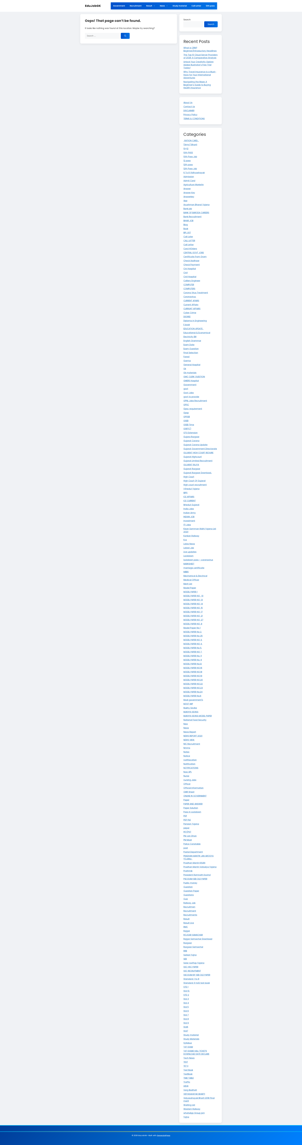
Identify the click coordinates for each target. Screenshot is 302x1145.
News (162, 6)
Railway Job (189, 903)
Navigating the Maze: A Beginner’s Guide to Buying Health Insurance (197, 84)
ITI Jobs (187, 524)
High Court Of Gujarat (194, 480)
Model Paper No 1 (192, 627)
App (185, 200)
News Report (189, 731)
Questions (188, 894)
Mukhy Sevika (190, 707)
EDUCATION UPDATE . (193, 328)
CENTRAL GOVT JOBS (193, 252)
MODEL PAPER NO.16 (192, 667)
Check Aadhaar (191, 260)
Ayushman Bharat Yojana (196, 204)
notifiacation (190, 760)
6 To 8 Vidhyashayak (194, 172)
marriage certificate (193, 567)
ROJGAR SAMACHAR (193, 935)
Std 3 (186, 999)
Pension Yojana (191, 824)
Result (149, 6)
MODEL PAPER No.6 (192, 695)
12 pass (187, 160)
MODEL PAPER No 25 (193, 635)
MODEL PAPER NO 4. (192, 643)
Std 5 (186, 1007)
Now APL (187, 772)
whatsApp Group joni (194, 1113)
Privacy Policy (190, 114)
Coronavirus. (189, 296)
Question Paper (191, 890)
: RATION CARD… (191, 140)
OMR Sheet (188, 792)
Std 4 (186, 1003)
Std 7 (186, 1015)
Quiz (185, 898)
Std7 (185, 1031)
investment (189, 520)
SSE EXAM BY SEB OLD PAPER (196, 975)
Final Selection (190, 352)
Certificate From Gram (195, 256)
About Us (187, 102)
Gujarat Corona (191, 440)
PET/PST (187, 832)
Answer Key (189, 192)
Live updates (189, 551)
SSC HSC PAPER (190, 967)
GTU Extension (190, 432)
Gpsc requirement (192, 408)
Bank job (187, 208)
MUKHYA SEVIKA (190, 711)
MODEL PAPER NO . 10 (193, 595)
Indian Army (189, 512)
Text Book (188, 1070)
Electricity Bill (189, 336)
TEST (185, 1062)
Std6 (185, 1027)
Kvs (185, 539)
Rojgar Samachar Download (197, 939)
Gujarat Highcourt (192, 456)
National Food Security (194, 719)
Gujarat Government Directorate (200, 448)
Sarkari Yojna (190, 955)
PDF (185, 816)
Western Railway (191, 1109)
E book (186, 324)
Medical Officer (191, 579)
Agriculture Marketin (193, 184)
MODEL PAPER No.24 (193, 691)
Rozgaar (187, 943)
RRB (185, 951)
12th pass (210, 6)
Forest (186, 356)
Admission (188, 176)
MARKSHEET (188, 563)
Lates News (189, 543)
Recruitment (136, 6)
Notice (186, 756)
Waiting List (189, 1105)
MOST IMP (188, 703)
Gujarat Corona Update (195, 444)
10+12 (185, 148)
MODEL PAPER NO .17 (193, 611)
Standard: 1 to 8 (191, 979)
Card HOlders (190, 248)
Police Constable (192, 844)
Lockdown (188, 555)
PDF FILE (187, 820)
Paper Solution (190, 808)
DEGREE (187, 316)
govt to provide (191, 396)
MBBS (186, 571)
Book (185, 228)
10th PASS (188, 152)
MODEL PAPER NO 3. (192, 639)
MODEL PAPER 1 (190, 591)
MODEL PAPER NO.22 (193, 683)
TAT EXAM (188, 1047)
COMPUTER (188, 284)
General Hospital (191, 364)
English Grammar (192, 340)
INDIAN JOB (188, 516)
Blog (185, 224)
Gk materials (189, 372)
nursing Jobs (189, 780)
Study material (180, 6)
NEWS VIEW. (189, 740)
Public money (190, 882)
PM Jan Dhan (190, 836)
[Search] (125, 36)
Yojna (186, 1117)
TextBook (187, 1074)
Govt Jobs (188, 392)
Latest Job (188, 547)
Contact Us (189, 106)
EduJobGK (93, 6)
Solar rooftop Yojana (193, 963)
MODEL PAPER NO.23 (193, 687)
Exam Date (188, 344)
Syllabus (187, 1043)
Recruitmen (189, 907)
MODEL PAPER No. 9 (192, 659)
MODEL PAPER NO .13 (193, 599)
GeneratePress (163, 1135)
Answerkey (188, 196)
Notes (186, 752)
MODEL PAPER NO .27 (193, 619)
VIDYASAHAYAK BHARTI (194, 1094)
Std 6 (186, 1011)
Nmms (186, 748)
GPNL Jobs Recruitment (195, 400)
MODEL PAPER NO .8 (192, 623)
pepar (186, 828)
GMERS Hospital (191, 380)
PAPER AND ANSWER (193, 804)
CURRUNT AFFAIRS (191, 308)
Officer (187, 784)
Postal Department (193, 852)
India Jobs (188, 508)
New (185, 723)
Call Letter (196, 6)
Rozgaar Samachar (193, 947)
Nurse (186, 776)
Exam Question (191, 348)
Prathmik (187, 870)
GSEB (185, 420)
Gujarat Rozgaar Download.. (197, 472)
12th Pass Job (190, 168)
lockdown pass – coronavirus (198, 559)
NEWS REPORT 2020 (192, 735)
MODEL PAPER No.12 (192, 663)
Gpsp (186, 412)
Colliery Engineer (191, 280)
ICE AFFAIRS (188, 496)
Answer (187, 188)
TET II (185, 1066)
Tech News (189, 1058)
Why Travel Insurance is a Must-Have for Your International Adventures (199, 74)
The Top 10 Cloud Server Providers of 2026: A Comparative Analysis (200, 56)
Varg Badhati (190, 1090)
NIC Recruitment (191, 744)
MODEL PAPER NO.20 (193, 679)
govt (185, 388)
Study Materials (191, 1039)
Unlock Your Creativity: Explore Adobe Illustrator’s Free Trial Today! (198, 64)
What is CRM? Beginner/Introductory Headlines (200, 49)
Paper (186, 800)
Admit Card (189, 180)
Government (119, 6)
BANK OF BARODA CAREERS (196, 212)
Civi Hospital (189, 268)
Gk (184, 368)
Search (187, 19)
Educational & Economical (196, 332)
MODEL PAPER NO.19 (192, 675)
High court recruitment (195, 484)
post (185, 848)
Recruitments (190, 915)
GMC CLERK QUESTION (194, 376)
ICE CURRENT (189, 500)
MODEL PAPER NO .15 (193, 607)
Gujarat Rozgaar (191, 468)
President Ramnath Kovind (197, 874)
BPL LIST (187, 232)
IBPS (185, 492)
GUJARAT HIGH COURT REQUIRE (198, 452)
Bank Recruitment (192, 216)
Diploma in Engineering (195, 320)
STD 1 (185, 987)
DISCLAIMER (188, 110)
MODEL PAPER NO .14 (193, 603)
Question (188, 886)
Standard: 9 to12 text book (196, 983)
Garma (187, 360)
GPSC (186, 404)
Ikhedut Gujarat (191, 504)
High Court (188, 476)
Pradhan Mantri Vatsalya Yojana (199, 866)
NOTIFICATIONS (190, 768)
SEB (185, 959)
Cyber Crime (189, 312)
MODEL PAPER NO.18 (192, 671)
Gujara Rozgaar (191, 436)
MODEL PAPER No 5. (192, 647)
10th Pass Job (190, 156)
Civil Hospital (189, 276)
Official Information (193, 788)
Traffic (186, 1082)
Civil (185, 272)
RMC (185, 927)
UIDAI (185, 1086)
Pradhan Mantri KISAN (194, 862)
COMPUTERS (189, 288)
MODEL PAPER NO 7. (192, 651)
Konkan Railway (191, 535)
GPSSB (186, 416)
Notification (189, 764)
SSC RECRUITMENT (192, 971)
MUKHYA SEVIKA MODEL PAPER (197, 715)
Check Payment (191, 264)
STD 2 (186, 995)
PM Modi (187, 840)
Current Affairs (190, 304)
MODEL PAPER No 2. (192, 631)
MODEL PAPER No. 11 (192, 655)
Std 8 (186, 1019)
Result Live (188, 923)
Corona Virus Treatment (195, 292)
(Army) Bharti (190, 144)
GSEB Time (188, 424)
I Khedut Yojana (191, 488)
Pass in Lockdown (192, 812)
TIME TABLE (188, 1078)
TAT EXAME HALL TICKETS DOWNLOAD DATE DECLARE (196, 1052)
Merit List (187, 583)
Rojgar (186, 931)
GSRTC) (187, 428)
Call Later (188, 236)
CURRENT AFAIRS (191, 300)
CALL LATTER (189, 240)
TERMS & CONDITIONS (194, 118)
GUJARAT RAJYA (191, 464)
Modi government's (193, 699)
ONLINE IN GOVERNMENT (195, 796)
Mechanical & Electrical (195, 575)
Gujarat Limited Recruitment (197, 460)
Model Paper (189, 587)
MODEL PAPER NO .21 (193, 615)
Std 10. (186, 991)
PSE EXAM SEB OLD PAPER (195, 878)
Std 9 (186, 1023)
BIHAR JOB (188, 220)
